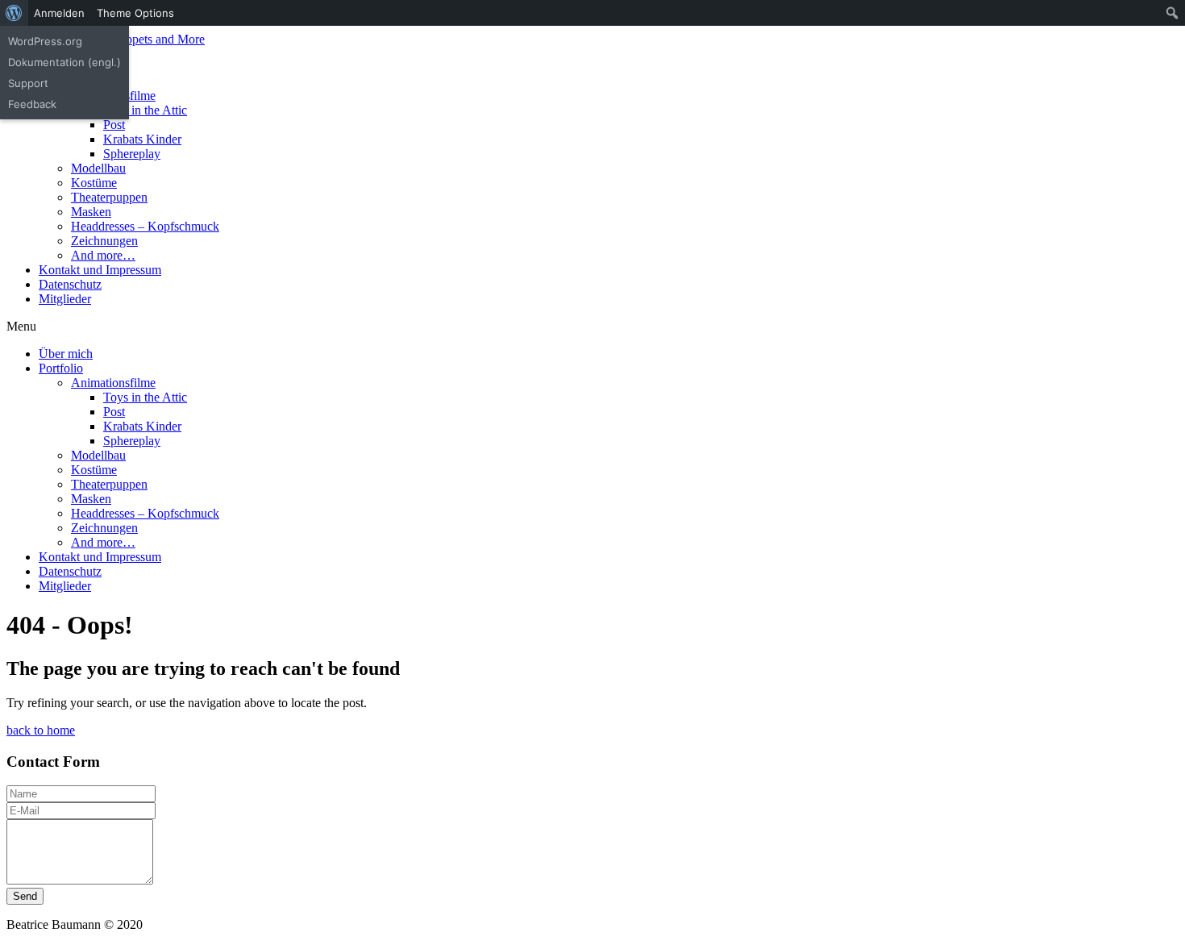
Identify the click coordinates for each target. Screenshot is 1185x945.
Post (114, 124)
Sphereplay (131, 153)
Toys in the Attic (145, 110)
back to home (40, 730)
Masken (91, 212)
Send (25, 896)
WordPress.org (45, 41)
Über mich (66, 353)
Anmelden (59, 12)
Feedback (32, 104)
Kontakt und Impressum (100, 270)
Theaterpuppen (109, 197)
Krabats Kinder (142, 139)
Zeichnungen (104, 241)
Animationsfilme (113, 382)
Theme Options (135, 12)
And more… (103, 255)
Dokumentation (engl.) (64, 62)
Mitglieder (65, 299)
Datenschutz (70, 284)
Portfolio (61, 368)
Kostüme (94, 182)
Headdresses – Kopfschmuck (145, 226)
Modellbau (98, 168)
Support (28, 83)
